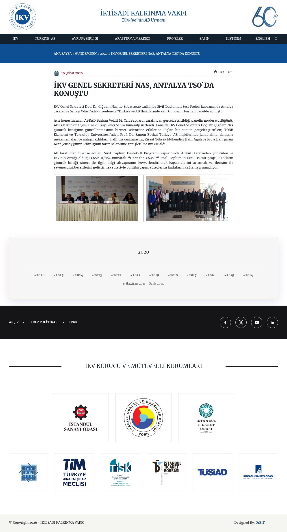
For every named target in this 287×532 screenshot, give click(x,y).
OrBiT (260, 522)
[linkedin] (272, 322)
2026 (40, 275)
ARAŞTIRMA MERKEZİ (132, 38)
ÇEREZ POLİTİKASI (44, 322)
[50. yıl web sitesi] (264, 17)
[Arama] (276, 39)
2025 (59, 275)
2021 (136, 275)
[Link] (81, 418)
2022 (117, 275)
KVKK (73, 322)
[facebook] (225, 322)
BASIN (204, 38)
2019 (155, 275)
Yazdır (215, 71)
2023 (97, 275)
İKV (15, 38)
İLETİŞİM (233, 38)
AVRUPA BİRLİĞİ (85, 38)
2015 (230, 275)
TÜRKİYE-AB (45, 38)
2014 (249, 275)
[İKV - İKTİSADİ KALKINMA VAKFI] (22, 16)
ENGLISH (263, 38)
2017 (192, 275)
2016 (211, 275)
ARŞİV (14, 322)
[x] (241, 322)
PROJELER (175, 38)
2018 (174, 275)
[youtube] (256, 322)
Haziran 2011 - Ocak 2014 (144, 283)
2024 (78, 275)
